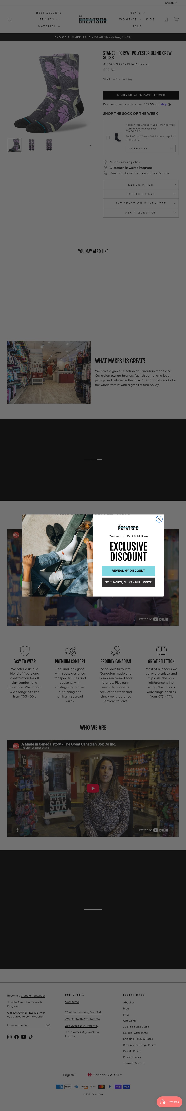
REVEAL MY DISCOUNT (128, 570)
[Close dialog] (159, 519)
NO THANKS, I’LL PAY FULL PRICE (128, 582)
